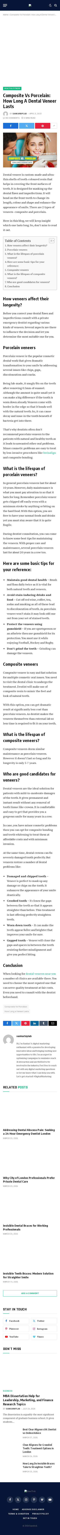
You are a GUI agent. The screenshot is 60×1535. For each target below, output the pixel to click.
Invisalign (49, 452)
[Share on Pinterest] (42, 126)
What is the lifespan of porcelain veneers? (25, 255)
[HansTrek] (30, 5)
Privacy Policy (40, 1514)
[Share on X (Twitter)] (26, 126)
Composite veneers (18, 270)
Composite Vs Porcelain (16, 1007)
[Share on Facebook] (10, 126)
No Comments (12, 118)
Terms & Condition (18, 1514)
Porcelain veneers (17, 249)
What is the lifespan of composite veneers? (26, 276)
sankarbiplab (20, 114)
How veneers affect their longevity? (27, 245)
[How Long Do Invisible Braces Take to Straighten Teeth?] (11, 1467)
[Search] (55, 5)
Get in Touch (30, 1518)
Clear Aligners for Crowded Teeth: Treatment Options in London (38, 1448)
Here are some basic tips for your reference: (25, 263)
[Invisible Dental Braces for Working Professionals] (30, 1206)
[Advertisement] (30, 50)
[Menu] (5, 5)
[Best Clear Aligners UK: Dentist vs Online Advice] (11, 1433)
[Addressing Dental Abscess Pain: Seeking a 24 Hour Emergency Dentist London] (30, 1111)
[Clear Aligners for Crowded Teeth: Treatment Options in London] (11, 1448)
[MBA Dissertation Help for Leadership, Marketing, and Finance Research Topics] (30, 1372)
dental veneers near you (41, 973)
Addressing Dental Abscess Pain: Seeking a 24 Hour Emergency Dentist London (29, 1131)
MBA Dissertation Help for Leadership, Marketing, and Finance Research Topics (28, 1400)
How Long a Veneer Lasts (17, 1011)
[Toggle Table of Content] (50, 240)
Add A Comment (30, 1293)
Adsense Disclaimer (33, 1509)
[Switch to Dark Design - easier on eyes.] (50, 5)
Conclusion (13, 286)
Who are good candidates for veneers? (28, 282)
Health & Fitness (12, 88)
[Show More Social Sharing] (54, 126)
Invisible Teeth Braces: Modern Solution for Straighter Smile (28, 1275)
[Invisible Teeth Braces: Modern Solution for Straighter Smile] (30, 1254)
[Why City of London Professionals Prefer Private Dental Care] (30, 1159)
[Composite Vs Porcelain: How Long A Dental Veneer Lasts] (30, 150)
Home (5, 15)
